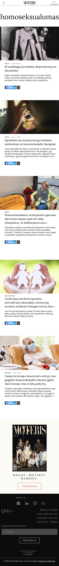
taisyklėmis (28, 554)
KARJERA (53, 522)
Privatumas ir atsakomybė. (47, 561)
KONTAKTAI (42, 522)
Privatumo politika (47, 514)
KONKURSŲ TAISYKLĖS (47, 518)
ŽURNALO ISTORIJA (48, 510)
